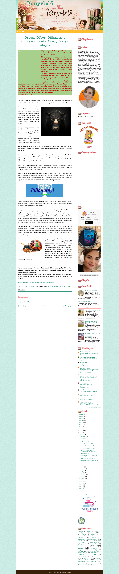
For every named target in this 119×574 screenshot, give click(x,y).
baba (99, 533)
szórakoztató (88, 558)
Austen (88, 531)
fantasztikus (55, 286)
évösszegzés (81, 563)
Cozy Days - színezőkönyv (93, 310)
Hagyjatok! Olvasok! (85, 402)
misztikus (80, 551)
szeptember (84, 463)
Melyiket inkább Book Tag (87, 458)
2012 (81, 487)
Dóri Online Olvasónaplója (87, 357)
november (83, 438)
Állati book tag (84, 453)
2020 (81, 426)
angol (92, 533)
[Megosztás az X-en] (22, 290)
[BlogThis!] (21, 290)
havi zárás (81, 541)
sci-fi (84, 556)
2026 (81, 415)
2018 (80, 430)
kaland (95, 546)
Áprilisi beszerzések (84, 301)
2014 (81, 483)
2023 (81, 420)
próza (98, 551)
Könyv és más (84, 383)
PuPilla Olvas (83, 362)
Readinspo (82, 394)
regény (81, 554)
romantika (96, 554)
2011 (80, 489)
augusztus (83, 465)
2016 (81, 434)
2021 (81, 424)
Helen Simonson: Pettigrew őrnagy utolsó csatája (88, 444)
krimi (80, 548)
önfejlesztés (93, 563)
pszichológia (94, 552)
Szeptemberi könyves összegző (89, 460)
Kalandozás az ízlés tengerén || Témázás (91, 321)
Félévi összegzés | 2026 (87, 395)
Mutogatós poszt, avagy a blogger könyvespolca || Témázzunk (92, 335)
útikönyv (88, 564)
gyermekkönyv (92, 539)
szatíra (79, 558)
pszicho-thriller (82, 552)
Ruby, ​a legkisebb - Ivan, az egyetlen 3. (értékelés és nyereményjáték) (87, 386)
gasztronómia (81, 539)
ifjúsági (80, 544)
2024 (81, 418)
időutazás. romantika (94, 542)
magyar (80, 550)
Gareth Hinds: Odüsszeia (87, 399)
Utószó (81, 398)
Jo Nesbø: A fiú (85, 441)
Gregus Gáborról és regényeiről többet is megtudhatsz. (36, 282)
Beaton (96, 531)
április (82, 472)
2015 (81, 481)
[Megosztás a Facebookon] (24, 290)
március (83, 474)
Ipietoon (69, 572)
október (83, 440)
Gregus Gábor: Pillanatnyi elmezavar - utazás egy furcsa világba (44, 41)
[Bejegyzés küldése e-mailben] (37, 286)
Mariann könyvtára (85, 351)
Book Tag (80, 533)
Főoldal (21, 31)
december (83, 436)
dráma (88, 536)
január (82, 478)
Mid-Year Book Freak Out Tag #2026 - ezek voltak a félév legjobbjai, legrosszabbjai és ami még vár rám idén (89, 378)
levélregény (94, 548)
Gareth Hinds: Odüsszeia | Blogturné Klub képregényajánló (89, 404)
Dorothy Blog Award (91, 290)
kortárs (62, 286)
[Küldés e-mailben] (19, 290)
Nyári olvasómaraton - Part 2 (88, 391)
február (83, 476)
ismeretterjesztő (83, 546)
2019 (81, 428)
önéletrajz (80, 564)
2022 (81, 422)
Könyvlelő (40, 3)
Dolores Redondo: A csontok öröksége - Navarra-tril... (88, 456)
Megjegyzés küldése (24, 302)
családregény (94, 534)
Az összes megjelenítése (95, 407)
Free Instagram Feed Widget (90, 275)
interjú (94, 544)
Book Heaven (83, 390)
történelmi (86, 560)
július (82, 467)
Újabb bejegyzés (23, 306)
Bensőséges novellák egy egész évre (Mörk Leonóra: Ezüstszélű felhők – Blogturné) (89, 371)
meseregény (93, 550)
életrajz (93, 561)
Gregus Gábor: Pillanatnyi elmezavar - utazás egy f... (89, 451)
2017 (80, 432)
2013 (81, 485)
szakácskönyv (94, 556)
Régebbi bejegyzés (67, 306)
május (82, 471)
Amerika (80, 531)
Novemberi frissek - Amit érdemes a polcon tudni (88, 447)
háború (83, 542)
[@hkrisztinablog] (84, 213)
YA (87, 533)
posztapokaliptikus (90, 551)
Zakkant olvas (84, 375)
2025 (81, 417)
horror (91, 540)
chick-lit (83, 534)
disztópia (80, 536)
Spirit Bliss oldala (85, 368)
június (82, 469)
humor (98, 541)
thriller (98, 558)
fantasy (93, 537)
